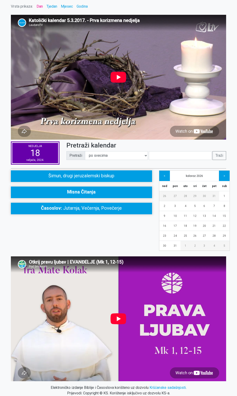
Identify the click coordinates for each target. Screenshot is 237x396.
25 (185, 235)
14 (214, 216)
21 (214, 225)
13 (204, 216)
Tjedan (52, 6)
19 (194, 225)
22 (224, 225)
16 (164, 225)
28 (185, 196)
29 (194, 196)
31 (214, 196)
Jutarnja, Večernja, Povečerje (81, 208)
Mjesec (67, 6)
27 (175, 196)
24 (175, 235)
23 (164, 235)
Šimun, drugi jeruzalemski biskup (81, 175)
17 (175, 225)
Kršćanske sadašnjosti (168, 387)
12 (194, 216)
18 (185, 225)
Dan (40, 6)
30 (204, 196)
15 (224, 216)
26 (164, 196)
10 (175, 216)
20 (204, 225)
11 (185, 216)
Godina (82, 6)
